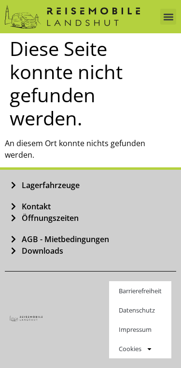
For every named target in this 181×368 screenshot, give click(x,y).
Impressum (135, 329)
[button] (168, 17)
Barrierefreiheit (140, 290)
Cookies (130, 348)
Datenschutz (137, 310)
